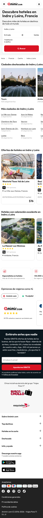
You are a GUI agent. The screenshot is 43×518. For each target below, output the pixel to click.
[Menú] (4, 4)
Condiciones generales (11, 497)
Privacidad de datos (10, 502)
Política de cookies (9, 507)
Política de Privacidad (10, 374)
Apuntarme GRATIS (21, 367)
